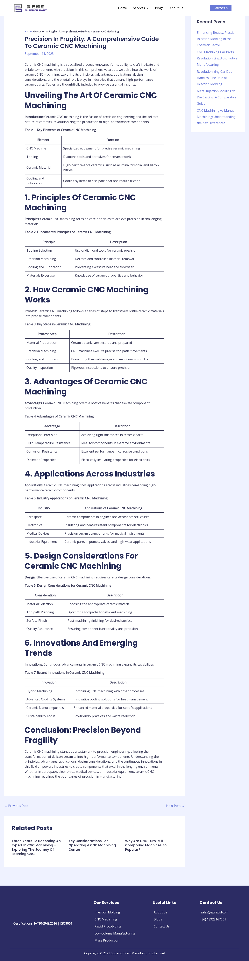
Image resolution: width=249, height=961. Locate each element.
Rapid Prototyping (108, 926)
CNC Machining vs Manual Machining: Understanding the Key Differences (216, 116)
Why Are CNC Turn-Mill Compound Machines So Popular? (146, 845)
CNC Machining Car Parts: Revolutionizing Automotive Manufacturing (217, 58)
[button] (225, 8)
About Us (176, 8)
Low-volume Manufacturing (115, 933)
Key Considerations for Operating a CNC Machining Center (92, 845)
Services (139, 8)
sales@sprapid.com (214, 912)
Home (122, 8)
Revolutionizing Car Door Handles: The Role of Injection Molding (215, 77)
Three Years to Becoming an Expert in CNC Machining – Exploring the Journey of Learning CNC (36, 847)
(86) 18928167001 (213, 919)
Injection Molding (107, 912)
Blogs (159, 8)
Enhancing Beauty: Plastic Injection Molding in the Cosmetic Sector (215, 38)
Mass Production (107, 940)
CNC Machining (106, 919)
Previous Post (16, 806)
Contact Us (162, 926)
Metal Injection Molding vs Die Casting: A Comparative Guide (216, 97)
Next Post (175, 806)
